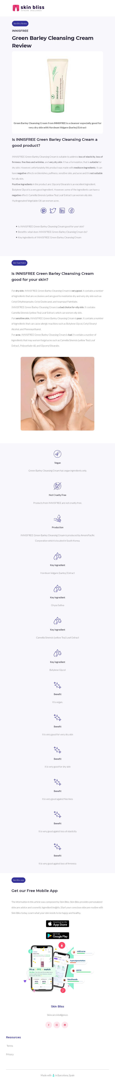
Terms (10, 1045)
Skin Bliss (57, 1006)
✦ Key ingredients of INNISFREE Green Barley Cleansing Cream (48, 237)
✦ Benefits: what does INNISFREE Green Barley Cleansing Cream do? (51, 231)
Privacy (10, 1054)
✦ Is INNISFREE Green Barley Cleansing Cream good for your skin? (50, 226)
